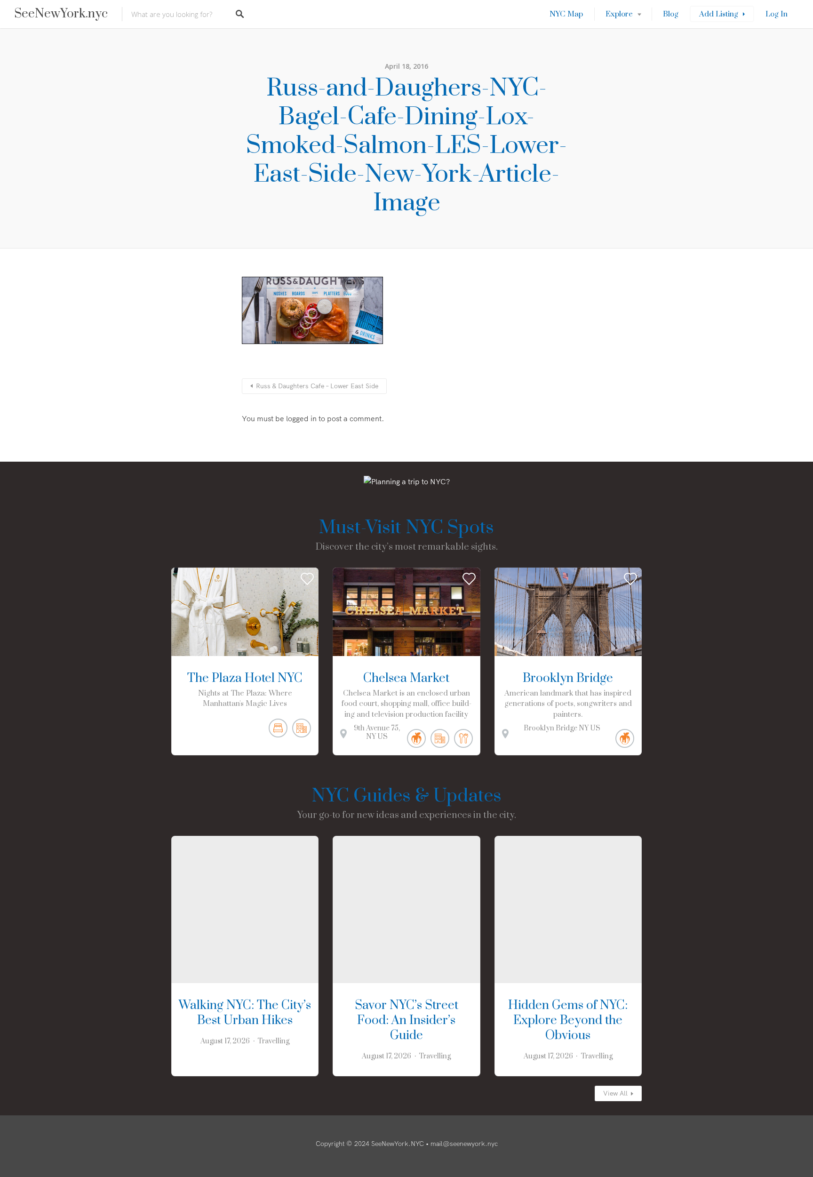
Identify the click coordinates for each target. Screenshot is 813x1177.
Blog (670, 14)
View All (615, 1093)
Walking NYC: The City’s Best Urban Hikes (245, 1013)
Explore (619, 14)
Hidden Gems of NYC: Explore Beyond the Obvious (568, 1020)
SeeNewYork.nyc (61, 14)
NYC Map (566, 14)
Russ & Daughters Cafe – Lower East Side (317, 386)
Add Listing (718, 14)
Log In (776, 14)
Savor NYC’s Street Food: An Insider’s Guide (406, 1020)
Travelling (273, 1041)
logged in (301, 418)
